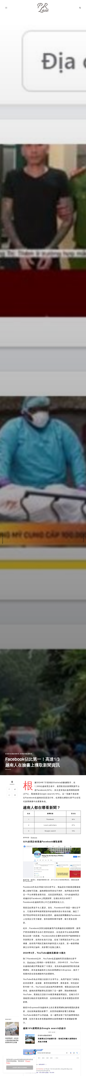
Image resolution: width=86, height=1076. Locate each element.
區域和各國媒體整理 (12, 753)
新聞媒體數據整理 (26, 753)
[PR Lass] (43, 7)
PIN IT (53, 864)
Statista (34, 837)
